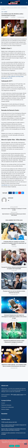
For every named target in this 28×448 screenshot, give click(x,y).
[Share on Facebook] (14, 193)
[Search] (26, 2)
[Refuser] (25, 444)
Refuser (17, 446)
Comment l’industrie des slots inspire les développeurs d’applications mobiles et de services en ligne (14, 316)
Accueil (2, 7)
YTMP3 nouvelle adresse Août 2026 (9, 422)
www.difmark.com (5, 185)
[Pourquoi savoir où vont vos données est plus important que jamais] (14, 280)
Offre (17, 394)
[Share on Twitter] (16, 193)
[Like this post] (10, 193)
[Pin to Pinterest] (19, 193)
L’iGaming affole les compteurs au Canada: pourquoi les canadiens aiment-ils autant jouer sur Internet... (14, 243)
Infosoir (6, 17)
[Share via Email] (22, 193)
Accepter (12, 446)
